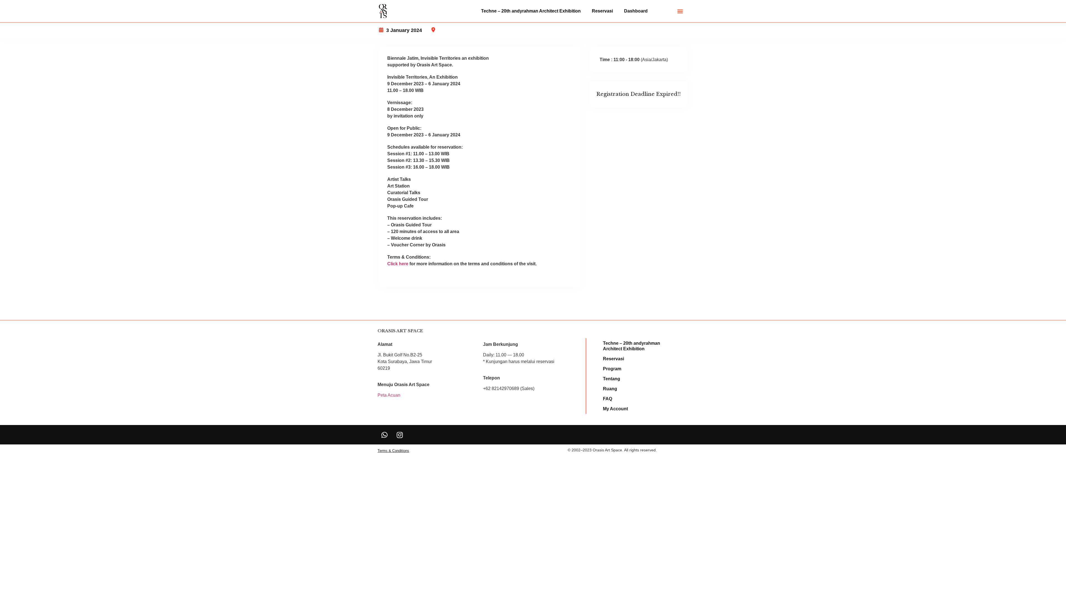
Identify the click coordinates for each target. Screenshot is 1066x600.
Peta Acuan (389, 395)
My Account (615, 408)
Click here (397, 263)
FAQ (607, 398)
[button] (680, 11)
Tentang (611, 378)
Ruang (610, 388)
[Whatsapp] (384, 435)
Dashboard (636, 11)
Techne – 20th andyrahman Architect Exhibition (531, 11)
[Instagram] (400, 435)
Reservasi (602, 11)
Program (612, 368)
